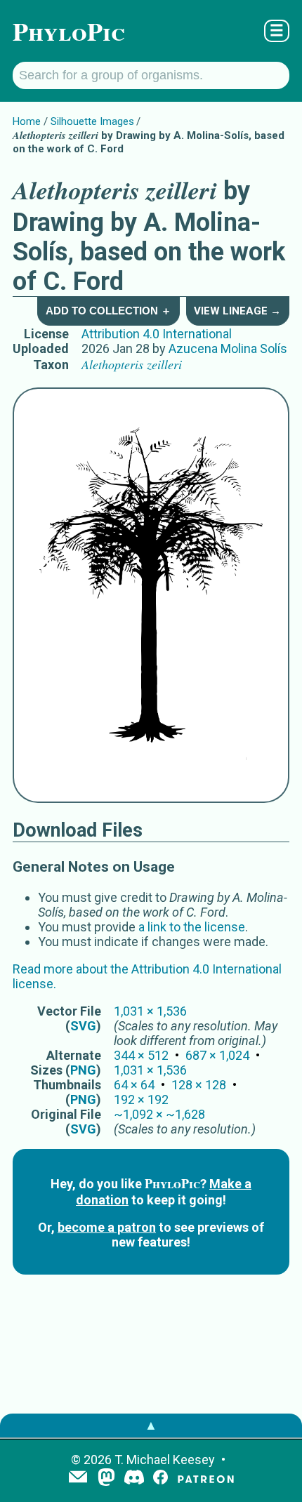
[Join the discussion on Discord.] (134, 1478)
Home (27, 121)
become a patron (107, 1227)
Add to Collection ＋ (108, 311)
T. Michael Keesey (164, 1459)
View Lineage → (237, 311)
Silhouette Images (92, 121)
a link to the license (191, 926)
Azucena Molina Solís (228, 348)
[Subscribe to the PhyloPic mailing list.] (78, 1478)
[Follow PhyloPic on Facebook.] (160, 1478)
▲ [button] (151, 1425)
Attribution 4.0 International (156, 333)
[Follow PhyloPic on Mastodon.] (106, 1478)
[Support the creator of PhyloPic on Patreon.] (206, 1478)
